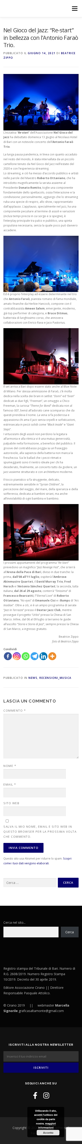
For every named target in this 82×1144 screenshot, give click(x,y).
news (32, 678)
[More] (52, 656)
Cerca (69, 932)
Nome (9, 766)
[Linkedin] (43, 656)
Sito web (11, 803)
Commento (14, 710)
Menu (74, 8)
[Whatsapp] (26, 656)
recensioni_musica (55, 678)
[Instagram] (17, 656)
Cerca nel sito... (14, 922)
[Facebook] (8, 656)
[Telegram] (34, 656)
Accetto (48, 1133)
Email (9, 784)
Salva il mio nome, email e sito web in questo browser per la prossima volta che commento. (40, 831)
